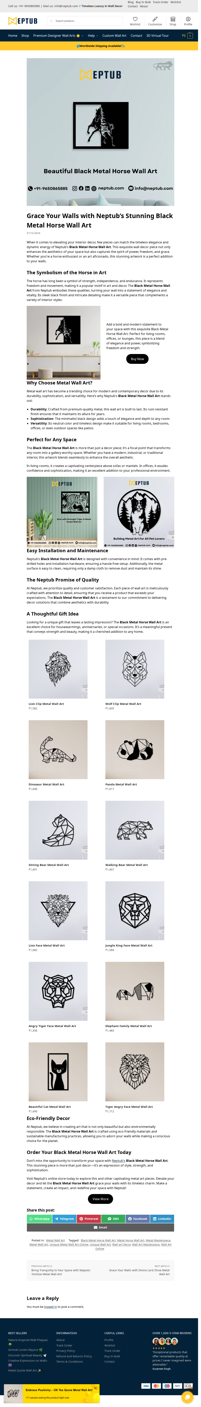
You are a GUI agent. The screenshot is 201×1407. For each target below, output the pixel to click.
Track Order (64, 1345)
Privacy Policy (65, 1351)
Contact (133, 6)
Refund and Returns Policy (74, 1356)
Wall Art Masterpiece (146, 1244)
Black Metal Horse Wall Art (98, 1240)
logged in (50, 1307)
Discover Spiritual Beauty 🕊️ (27, 1355)
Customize (155, 24)
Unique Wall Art (100, 1244)
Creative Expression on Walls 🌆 (27, 1362)
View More (101, 1199)
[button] (187, 35)
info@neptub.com (66, 6)
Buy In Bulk (112, 1356)
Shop (173, 24)
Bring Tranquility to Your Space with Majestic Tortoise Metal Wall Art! (60, 1272)
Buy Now (137, 359)
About (144, 6)
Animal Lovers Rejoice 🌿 (25, 1350)
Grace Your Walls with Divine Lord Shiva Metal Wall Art (139, 1272)
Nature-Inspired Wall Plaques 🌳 (28, 1342)
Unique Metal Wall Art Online (69, 1244)
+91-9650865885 (29, 6)
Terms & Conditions (69, 1361)
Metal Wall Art (55, 1240)
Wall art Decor (121, 1244)
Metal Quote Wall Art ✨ (24, 1370)
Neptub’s (118, 1160)
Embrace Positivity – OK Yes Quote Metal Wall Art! (59, 1390)
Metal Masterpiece (158, 1240)
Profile (188, 24)
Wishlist (135, 24)
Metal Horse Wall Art (130, 1240)
